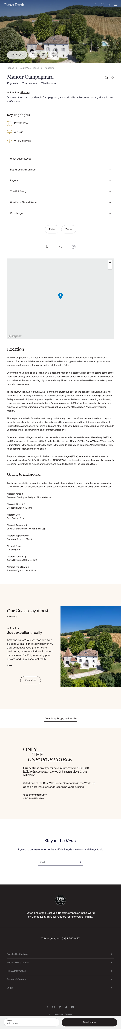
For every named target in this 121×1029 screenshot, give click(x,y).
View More (30, 680)
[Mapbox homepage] (15, 336)
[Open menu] (115, 5)
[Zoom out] (110, 267)
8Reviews (24, 92)
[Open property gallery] (60, 31)
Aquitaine (49, 68)
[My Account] (109, 5)
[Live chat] (73, 247)
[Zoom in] (110, 262)
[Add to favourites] (112, 77)
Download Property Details (60, 718)
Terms (69, 229)
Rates (52, 229)
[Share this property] (106, 77)
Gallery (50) (17, 55)
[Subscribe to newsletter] (80, 861)
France (10, 68)
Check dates (89, 1022)
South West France (29, 68)
